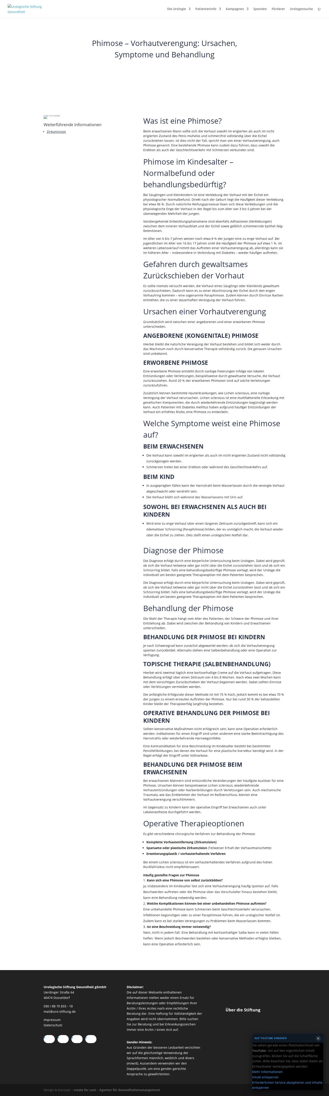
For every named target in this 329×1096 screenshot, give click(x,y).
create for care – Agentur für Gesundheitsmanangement (117, 1090)
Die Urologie (176, 9)
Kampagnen (235, 9)
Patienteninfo (205, 9)
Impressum (52, 1020)
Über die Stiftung (243, 1009)
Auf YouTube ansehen (270, 1038)
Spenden (260, 9)
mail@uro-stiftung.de (60, 1011)
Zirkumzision (56, 131)
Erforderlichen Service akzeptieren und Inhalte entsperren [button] (287, 1085)
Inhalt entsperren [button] (265, 1077)
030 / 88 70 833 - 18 (58, 1006)
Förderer (278, 9)
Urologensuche (301, 9)
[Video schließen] (318, 1038)
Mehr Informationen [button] (267, 1072)
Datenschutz (53, 1025)
